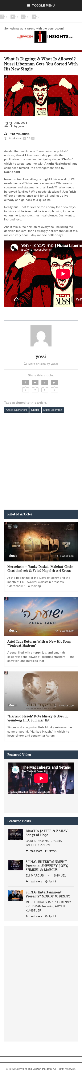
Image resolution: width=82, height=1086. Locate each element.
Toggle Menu (43, 5)
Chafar (35, 409)
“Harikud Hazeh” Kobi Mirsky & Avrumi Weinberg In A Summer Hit (38, 718)
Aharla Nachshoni (16, 409)
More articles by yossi (43, 363)
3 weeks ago (66, 705)
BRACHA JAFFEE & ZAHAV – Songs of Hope (48, 832)
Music (12, 555)
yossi (22, 126)
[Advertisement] (41, 464)
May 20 (53, 851)
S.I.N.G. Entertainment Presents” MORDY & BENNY (48, 894)
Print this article (19, 134)
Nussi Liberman (52, 409)
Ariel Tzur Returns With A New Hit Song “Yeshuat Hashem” (39, 643)
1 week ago (66, 556)
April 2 (52, 916)
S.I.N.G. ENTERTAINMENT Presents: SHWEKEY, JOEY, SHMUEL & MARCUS (47, 865)
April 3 (52, 881)
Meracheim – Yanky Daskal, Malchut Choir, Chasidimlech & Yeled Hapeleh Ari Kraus (40, 568)
